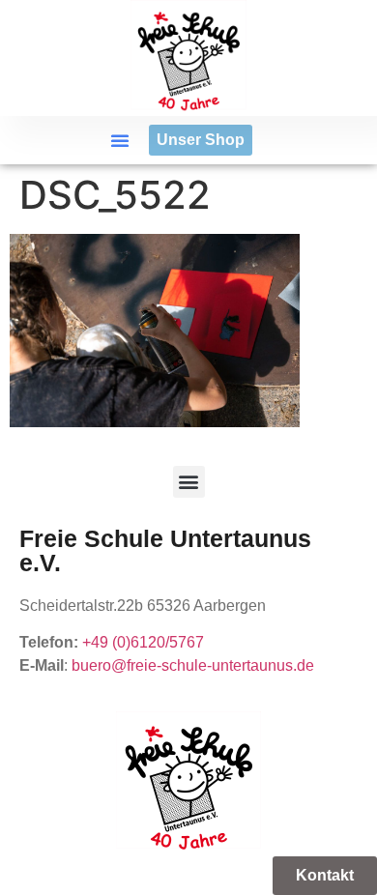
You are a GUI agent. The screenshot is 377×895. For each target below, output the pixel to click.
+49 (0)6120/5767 (143, 642)
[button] (119, 140)
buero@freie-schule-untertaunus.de (193, 665)
